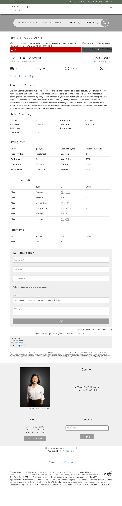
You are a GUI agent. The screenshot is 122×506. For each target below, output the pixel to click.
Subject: (16, 295)
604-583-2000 (17, 343)
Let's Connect (35, 438)
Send (61, 321)
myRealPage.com (66, 462)
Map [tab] (31, 76)
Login (23, 2)
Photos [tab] (23, 76)
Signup (13, 2)
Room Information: (22, 180)
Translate (69, 451)
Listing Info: (17, 142)
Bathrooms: (17, 230)
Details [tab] (13, 76)
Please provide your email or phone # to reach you (32, 287)
